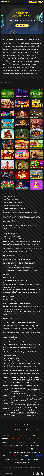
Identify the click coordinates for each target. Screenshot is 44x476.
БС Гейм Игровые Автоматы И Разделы (11, 198)
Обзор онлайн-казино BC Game (10, 195)
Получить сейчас (22, 25)
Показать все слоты (22, 85)
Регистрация (32, 1)
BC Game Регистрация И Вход (9, 196)
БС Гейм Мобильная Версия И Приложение (12, 204)
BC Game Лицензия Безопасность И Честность (13, 202)
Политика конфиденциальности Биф (22, 462)
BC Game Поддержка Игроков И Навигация (12, 205)
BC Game (6, 1)
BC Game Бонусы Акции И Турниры (10, 199)
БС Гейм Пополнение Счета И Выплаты (11, 201)
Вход (40, 1)
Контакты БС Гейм (22, 463)
